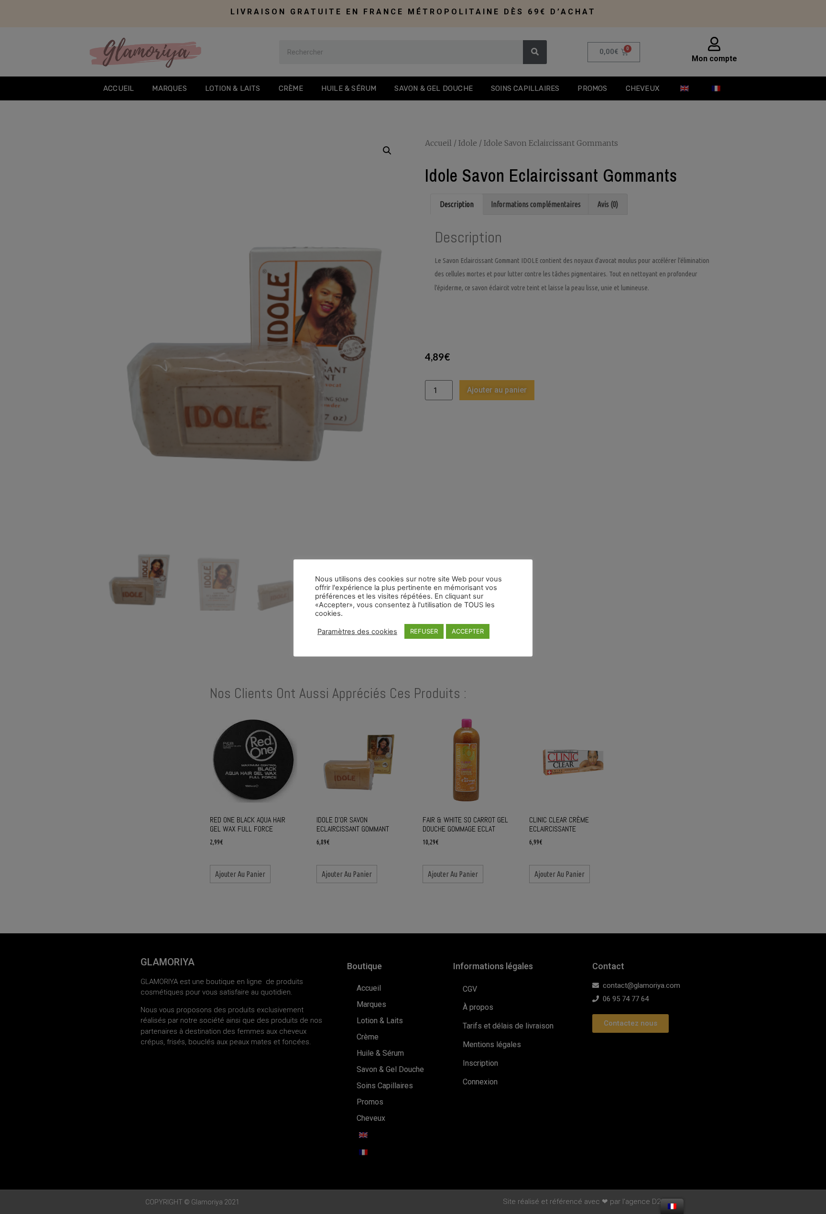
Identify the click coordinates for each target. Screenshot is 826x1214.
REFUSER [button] (424, 631)
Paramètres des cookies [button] (357, 631)
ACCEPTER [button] (468, 631)
